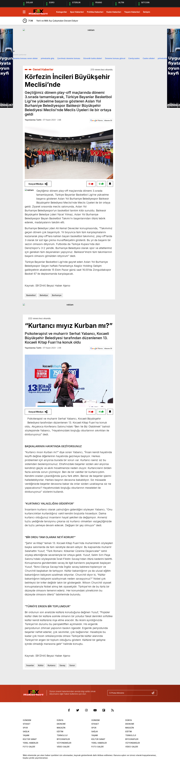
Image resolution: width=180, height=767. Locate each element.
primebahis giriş (47, 58)
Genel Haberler (43, 69)
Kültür (40, 665)
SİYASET (26, 724)
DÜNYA (60, 720)
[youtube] (95, 710)
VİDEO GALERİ (63, 747)
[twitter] (77, 710)
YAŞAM (26, 735)
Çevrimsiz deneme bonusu (68, 58)
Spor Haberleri (77, 12)
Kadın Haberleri (113, 12)
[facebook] (69, 710)
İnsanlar (30, 665)
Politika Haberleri (95, 12)
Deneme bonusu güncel (115, 58)
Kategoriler (61, 12)
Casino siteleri (149, 58)
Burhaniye (56, 295)
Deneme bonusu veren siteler (25, 58)
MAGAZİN (61, 728)
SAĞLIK (26, 731)
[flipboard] (103, 710)
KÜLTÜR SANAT (30, 739)
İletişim (146, 12)
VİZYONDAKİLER (64, 743)
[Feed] (112, 710)
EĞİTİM (60, 731)
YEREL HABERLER (30, 743)
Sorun (72, 665)
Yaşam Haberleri (132, 12)
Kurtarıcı (51, 665)
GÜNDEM (27, 720)
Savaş (62, 665)
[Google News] (101, 120)
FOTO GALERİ (29, 747)
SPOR (25, 728)
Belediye (44, 295)
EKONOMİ (61, 724)
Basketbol (31, 295)
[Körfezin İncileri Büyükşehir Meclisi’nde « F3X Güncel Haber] (38, 11)
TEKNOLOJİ (62, 735)
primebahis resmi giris (167, 58)
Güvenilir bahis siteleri (92, 58)
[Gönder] (154, 693)
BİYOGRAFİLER (63, 739)
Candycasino (134, 58)
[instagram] (86, 710)
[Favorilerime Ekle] (110, 184)
